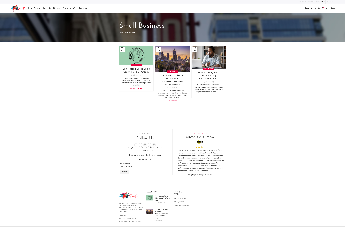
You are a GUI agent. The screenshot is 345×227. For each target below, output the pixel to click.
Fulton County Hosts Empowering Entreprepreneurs (209, 75)
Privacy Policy (179, 202)
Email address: (125, 164)
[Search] (319, 8)
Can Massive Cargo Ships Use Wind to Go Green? (163, 198)
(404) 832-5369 (130, 218)
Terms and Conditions (181, 205)
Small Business (136, 65)
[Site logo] (18, 8)
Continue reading (136, 88)
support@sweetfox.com (132, 221)
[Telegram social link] (154, 145)
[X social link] (140, 145)
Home (121, 32)
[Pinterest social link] (145, 145)
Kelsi (137, 75)
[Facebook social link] (136, 145)
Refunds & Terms (180, 198)
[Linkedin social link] (149, 145)
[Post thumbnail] (149, 200)
